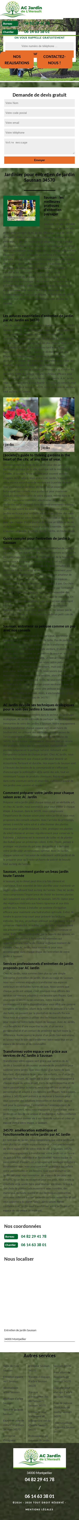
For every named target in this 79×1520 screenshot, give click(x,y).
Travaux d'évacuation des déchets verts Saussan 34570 (38, 1399)
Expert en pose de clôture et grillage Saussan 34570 (13, 1425)
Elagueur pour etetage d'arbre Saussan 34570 (63, 1392)
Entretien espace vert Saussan (13, 1379)
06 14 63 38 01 (37, 32)
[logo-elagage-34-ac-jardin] (31, 9)
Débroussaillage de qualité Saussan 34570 (64, 1427)
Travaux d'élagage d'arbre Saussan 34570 (39, 1381)
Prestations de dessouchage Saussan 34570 (62, 1377)
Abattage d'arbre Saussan (13, 1401)
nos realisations (17, 60)
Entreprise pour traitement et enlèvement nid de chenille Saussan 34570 (39, 1421)
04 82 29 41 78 (37, 23)
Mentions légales (39, 1509)
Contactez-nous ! (54, 60)
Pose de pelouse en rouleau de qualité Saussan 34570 (63, 1410)
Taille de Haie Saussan (11, 1368)
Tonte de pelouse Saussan (13, 1412)
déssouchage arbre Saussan (11, 1390)
